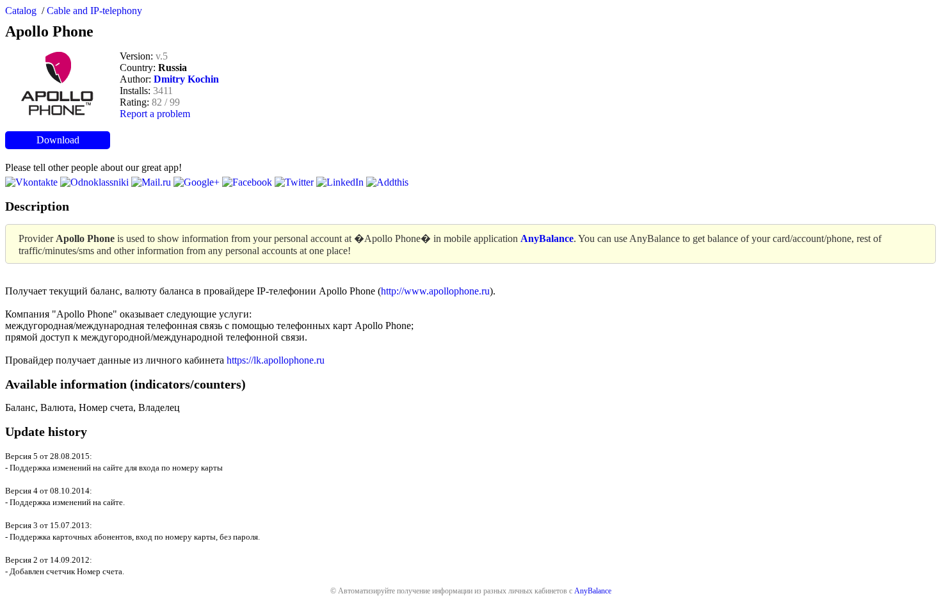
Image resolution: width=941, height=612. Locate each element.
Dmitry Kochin (186, 79)
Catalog (20, 10)
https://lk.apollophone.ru (276, 360)
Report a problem (155, 113)
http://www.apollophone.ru (435, 291)
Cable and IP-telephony (94, 10)
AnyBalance (592, 590)
